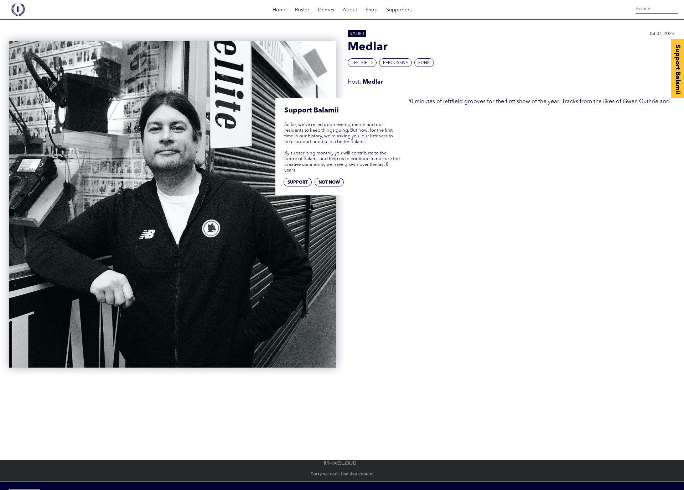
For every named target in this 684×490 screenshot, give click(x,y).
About (350, 9)
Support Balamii (677, 69)
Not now (329, 183)
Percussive (395, 63)
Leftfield (362, 63)
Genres (326, 9)
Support (297, 183)
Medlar (373, 82)
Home (279, 9)
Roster (302, 9)
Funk (424, 63)
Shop (372, 9)
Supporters (398, 9)
